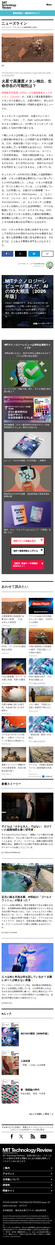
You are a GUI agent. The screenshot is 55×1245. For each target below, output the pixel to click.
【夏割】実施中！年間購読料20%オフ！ (25, 564)
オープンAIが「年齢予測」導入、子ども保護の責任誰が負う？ (27, 390)
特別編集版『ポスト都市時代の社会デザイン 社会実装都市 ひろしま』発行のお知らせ (26, 426)
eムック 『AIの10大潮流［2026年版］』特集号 (25, 460)
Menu (49, 4)
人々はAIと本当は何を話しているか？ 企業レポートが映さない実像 (27, 978)
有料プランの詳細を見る (24, 541)
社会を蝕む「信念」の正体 (33, 1091)
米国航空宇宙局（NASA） (15, 92)
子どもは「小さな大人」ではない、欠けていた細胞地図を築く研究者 (27, 828)
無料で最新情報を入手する (25, 551)
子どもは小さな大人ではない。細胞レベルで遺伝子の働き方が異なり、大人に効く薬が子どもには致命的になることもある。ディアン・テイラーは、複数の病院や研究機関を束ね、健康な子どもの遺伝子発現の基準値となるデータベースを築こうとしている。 (27, 840)
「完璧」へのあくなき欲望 (33, 1063)
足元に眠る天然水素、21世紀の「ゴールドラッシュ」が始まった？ (27, 899)
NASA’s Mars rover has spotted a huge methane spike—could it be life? (27, 74)
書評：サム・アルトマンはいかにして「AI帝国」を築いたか (27, 531)
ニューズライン (14, 23)
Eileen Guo (8, 1003)
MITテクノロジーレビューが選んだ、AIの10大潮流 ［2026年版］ (26, 289)
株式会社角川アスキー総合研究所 (30, 1210)
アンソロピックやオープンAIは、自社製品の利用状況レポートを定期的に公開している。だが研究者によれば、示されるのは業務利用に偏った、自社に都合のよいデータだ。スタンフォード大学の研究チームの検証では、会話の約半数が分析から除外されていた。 (27, 991)
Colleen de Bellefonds (12, 852)
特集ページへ (39, 324)
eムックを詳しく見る (39, 1114)
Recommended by (35, 776)
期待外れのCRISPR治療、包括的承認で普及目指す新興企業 (27, 495)
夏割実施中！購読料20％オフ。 (27, 13)
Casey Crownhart (10, 932)
